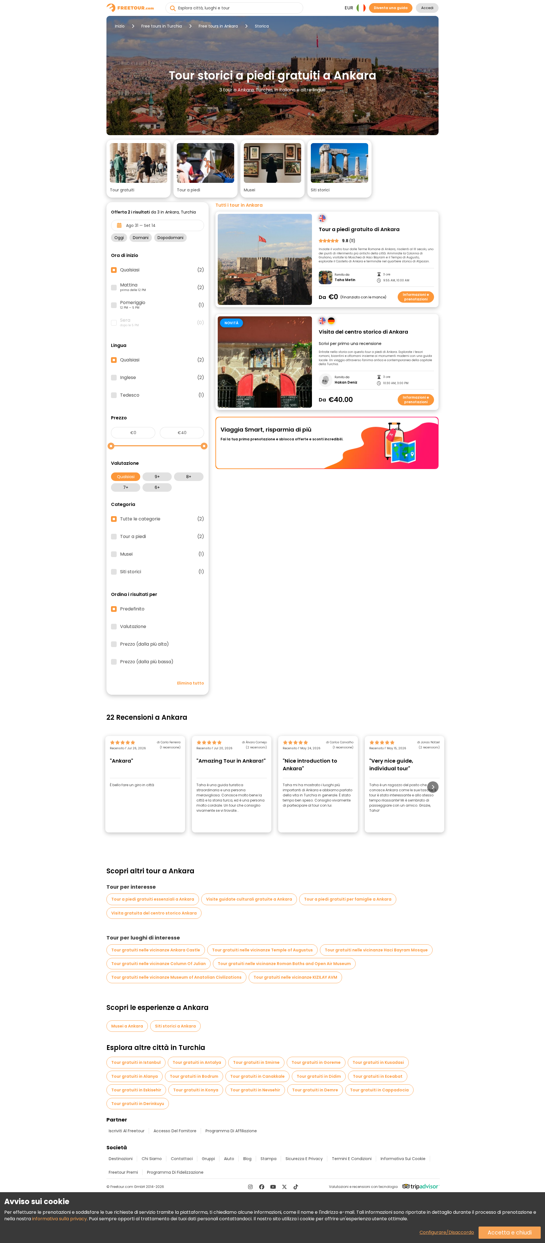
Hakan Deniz (346, 382)
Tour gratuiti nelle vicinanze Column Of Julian (158, 963)
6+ (157, 487)
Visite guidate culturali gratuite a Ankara (249, 899)
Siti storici (162, 572)
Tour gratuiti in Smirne (256, 1062)
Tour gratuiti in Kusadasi (378, 1062)
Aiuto (229, 1159)
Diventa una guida (391, 7)
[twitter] (284, 1186)
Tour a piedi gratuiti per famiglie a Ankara (347, 899)
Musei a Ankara (127, 1026)
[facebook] (261, 1186)
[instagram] (250, 1186)
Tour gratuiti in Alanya (134, 1076)
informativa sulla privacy (59, 1218)
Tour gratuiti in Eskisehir (136, 1090)
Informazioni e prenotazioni (416, 297)
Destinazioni (121, 1159)
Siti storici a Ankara (175, 1026)
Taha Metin (345, 280)
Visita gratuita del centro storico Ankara (154, 913)
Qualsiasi (126, 477)
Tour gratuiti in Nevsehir (255, 1090)
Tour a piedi (162, 536)
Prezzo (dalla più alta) (144, 644)
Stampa (268, 1159)
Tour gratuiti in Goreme (316, 1062)
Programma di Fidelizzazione (175, 1172)
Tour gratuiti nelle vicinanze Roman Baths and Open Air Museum (284, 963)
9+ (157, 477)
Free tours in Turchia (161, 26)
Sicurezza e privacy (304, 1159)
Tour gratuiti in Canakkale (257, 1076)
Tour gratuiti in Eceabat (378, 1076)
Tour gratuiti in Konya (195, 1090)
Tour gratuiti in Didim (319, 1076)
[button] (138, 169)
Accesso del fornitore (175, 1131)
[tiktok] (295, 1186)
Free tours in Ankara (218, 26)
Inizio (120, 26)
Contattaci (182, 1159)
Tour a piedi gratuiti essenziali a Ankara (152, 899)
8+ (188, 477)
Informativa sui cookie (403, 1159)
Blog (247, 1159)
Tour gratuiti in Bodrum (194, 1076)
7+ (125, 487)
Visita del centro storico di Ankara (363, 332)
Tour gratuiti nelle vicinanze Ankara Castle (155, 950)
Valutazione (133, 626)
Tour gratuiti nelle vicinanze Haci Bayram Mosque (376, 950)
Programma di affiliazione (231, 1131)
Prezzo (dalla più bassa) (146, 662)
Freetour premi (123, 1172)
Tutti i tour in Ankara (239, 205)
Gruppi (208, 1159)
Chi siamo (152, 1159)
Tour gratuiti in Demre (315, 1090)
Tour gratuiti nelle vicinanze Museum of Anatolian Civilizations (176, 977)
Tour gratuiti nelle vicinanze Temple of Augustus (262, 950)
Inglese (162, 377)
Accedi (427, 7)
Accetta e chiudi (510, 1232)
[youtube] (273, 1186)
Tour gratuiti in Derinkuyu (137, 1103)
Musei (162, 554)
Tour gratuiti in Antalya (197, 1062)
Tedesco (162, 395)
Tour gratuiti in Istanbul (136, 1062)
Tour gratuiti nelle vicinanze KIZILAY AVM (295, 977)
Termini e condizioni (352, 1159)
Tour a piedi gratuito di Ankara (359, 229)
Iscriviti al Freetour (126, 1131)
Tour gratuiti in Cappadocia (379, 1090)
